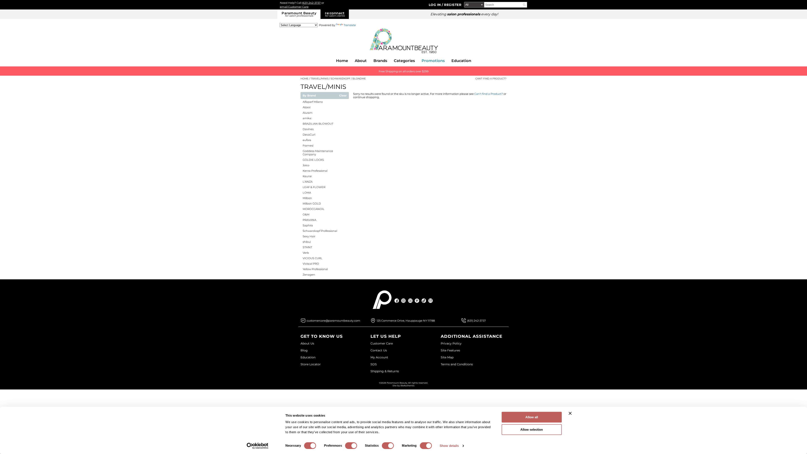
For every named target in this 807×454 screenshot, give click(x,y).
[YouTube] (410, 300)
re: (335, 14)
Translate (350, 25)
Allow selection (531, 429)
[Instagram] (403, 300)
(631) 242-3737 (311, 2)
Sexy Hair (309, 236)
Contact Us (379, 350)
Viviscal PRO (311, 263)
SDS (374, 364)
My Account (379, 357)
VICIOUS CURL (312, 258)
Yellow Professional (315, 269)
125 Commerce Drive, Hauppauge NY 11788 (406, 320)
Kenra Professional (315, 170)
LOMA (307, 192)
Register (452, 5)
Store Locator (311, 364)
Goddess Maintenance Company (318, 152)
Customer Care (382, 343)
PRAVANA (309, 220)
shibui (307, 241)
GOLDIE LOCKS (313, 159)
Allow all (531, 417)
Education (461, 60)
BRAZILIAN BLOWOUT (318, 123)
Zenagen (309, 274)
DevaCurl (309, 134)
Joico (306, 165)
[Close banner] (570, 413)
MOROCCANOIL (313, 209)
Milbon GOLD (312, 203)
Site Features (450, 350)
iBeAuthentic (407, 385)
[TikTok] (423, 300)
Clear (343, 95)
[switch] (351, 445)
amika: (307, 118)
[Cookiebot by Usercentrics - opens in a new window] (257, 446)
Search (524, 4)
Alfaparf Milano (313, 101)
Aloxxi (306, 107)
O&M (306, 214)
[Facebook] (397, 300)
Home (342, 60)
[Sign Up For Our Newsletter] (430, 300)
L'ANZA (308, 181)
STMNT (307, 247)
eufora (307, 140)
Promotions (433, 60)
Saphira (308, 225)
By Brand (309, 95)
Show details (449, 445)
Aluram (308, 112)
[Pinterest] (417, 300)
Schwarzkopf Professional (320, 230)
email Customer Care (294, 6)
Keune (307, 176)
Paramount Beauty (299, 14)
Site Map (447, 357)
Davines (308, 129)
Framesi (308, 145)
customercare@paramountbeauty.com (333, 320)
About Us (307, 343)
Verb (306, 252)
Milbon (307, 198)
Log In (435, 5)
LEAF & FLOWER (314, 187)
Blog (304, 350)
